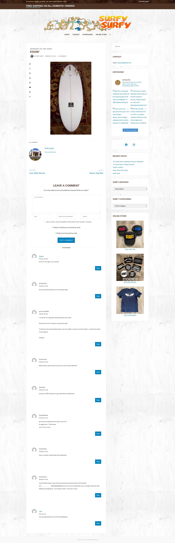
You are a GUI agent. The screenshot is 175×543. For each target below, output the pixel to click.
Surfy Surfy (39, 56)
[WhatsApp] (30, 92)
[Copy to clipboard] (30, 96)
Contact (76, 34)
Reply (98, 268)
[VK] (30, 87)
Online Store (144, 1)
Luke (40, 511)
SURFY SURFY (118, 167)
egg (41, 49)
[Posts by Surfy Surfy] (32, 56)
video (44, 49)
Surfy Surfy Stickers (130, 282)
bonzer (49, 49)
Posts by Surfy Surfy (50, 152)
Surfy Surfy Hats (130, 249)
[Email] (30, 82)
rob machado (34, 49)
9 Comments (62, 56)
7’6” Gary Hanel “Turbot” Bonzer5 (123, 164)
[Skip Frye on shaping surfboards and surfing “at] (121, 98)
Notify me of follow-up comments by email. (67, 227)
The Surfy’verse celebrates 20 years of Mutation (128, 161)
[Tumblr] (30, 78)
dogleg (41, 256)
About (67, 34)
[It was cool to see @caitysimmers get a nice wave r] (121, 115)
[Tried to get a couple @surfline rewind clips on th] (139, 98)
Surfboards (87, 34)
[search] (110, 34)
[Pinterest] (30, 73)
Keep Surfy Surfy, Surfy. (120, 170)
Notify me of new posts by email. (67, 233)
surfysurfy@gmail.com (57, 1)
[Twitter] (30, 68)
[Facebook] (30, 64)
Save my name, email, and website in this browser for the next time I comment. (69, 222)
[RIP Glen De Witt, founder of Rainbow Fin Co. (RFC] (139, 115)
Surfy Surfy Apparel (130, 315)
